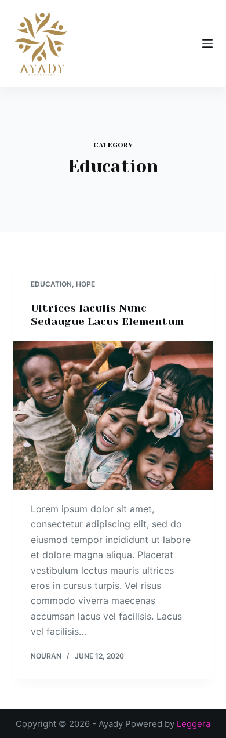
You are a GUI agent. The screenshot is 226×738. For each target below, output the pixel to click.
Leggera (193, 723)
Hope (85, 284)
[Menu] (207, 43)
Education (51, 284)
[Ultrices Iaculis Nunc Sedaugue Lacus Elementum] (112, 415)
